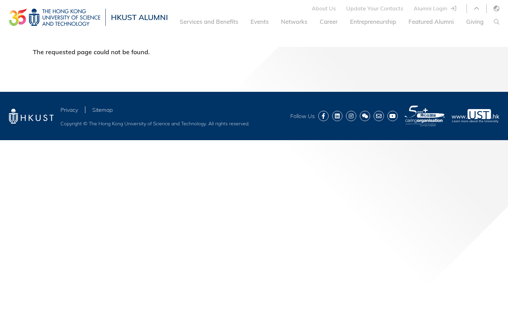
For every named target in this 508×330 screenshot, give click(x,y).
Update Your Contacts (374, 8)
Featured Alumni (431, 21)
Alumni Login (430, 8)
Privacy (69, 109)
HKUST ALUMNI (139, 17)
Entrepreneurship (373, 21)
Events (260, 21)
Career (329, 21)
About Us (324, 8)
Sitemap (102, 109)
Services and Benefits (209, 21)
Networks (294, 21)
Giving (474, 21)
